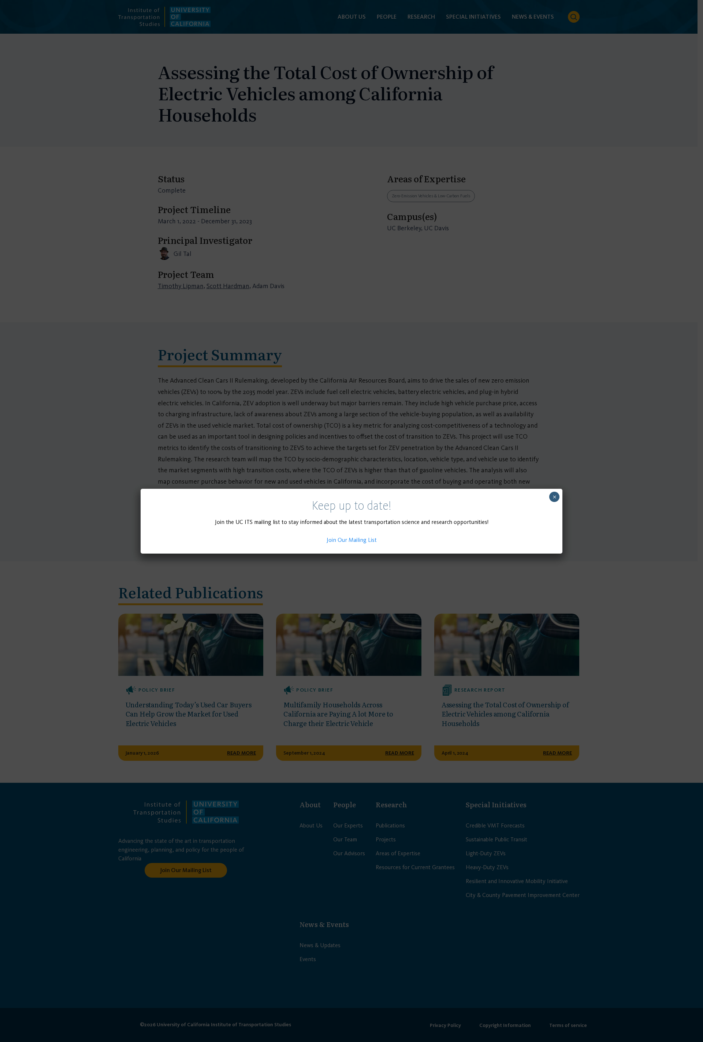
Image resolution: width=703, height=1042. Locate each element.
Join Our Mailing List (352, 539)
